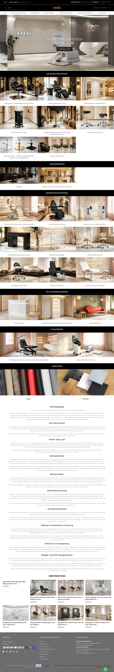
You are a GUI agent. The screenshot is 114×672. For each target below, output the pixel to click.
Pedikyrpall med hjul (19, 285)
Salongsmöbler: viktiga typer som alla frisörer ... (42, 623)
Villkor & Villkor (43, 651)
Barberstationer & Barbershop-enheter (57, 187)
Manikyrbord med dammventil (19, 255)
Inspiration (57, 576)
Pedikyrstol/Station (57, 285)
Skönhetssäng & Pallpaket (95, 285)
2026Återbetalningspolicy (61, 665)
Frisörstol (19, 187)
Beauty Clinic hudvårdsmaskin (95, 224)
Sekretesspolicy (44, 654)
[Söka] (5, 7)
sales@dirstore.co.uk (25, 2)
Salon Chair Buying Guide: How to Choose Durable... (70, 598)
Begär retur (6, 644)
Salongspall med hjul (95, 132)
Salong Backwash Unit (57, 103)
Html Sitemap (43, 659)
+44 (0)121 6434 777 (86, 2)
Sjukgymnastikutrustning (85, 360)
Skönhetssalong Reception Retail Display (57, 323)
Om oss (41, 641)
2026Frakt (99, 665)
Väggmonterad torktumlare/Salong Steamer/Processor (57, 133)
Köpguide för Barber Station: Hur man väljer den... (97, 623)
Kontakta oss (43, 644)
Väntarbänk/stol (95, 323)
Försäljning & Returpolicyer (47, 649)
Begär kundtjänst (8, 641)
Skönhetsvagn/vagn (57, 255)
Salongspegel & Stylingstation (95, 103)
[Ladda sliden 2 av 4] (43, 70)
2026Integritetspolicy (76, 665)
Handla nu (57, 47)
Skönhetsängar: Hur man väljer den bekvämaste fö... (98, 598)
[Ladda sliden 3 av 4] (71, 70)
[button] (20, 13)
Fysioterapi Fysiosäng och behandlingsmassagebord (28, 360)
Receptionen (19, 323)
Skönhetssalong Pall (95, 255)
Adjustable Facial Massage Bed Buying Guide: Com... (14, 582)
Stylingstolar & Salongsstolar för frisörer (19, 103)
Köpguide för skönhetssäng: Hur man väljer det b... (15, 623)
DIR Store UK (38, 568)
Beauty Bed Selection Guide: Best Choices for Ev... (42, 598)
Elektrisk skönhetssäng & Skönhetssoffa (19, 224)
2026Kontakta (107, 665)
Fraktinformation (44, 646)
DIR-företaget (57, 407)
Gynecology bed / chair (57, 224)
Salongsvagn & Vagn (19, 132)
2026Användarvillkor (89, 665)
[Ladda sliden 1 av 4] (14, 70)
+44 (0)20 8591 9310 (104, 2)
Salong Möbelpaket (57, 156)
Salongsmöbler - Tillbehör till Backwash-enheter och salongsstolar (19, 157)
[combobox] (15, 8)
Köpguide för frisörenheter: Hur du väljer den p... (70, 623)
